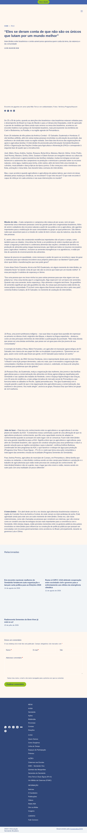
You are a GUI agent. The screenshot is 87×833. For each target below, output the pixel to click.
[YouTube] (17, 727)
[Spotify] (5, 731)
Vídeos (30, 800)
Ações (30, 716)
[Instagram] (13, 727)
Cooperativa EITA (76, 829)
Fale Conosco (33, 820)
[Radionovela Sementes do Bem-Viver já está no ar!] (23, 605)
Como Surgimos (34, 743)
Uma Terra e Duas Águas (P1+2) (40, 777)
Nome (9, 650)
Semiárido (31, 712)
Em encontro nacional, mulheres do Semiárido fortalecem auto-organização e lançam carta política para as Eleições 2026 (22, 582)
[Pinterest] (11, 111)
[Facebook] (5, 111)
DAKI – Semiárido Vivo (36, 766)
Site (61, 650)
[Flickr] (21, 727)
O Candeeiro (32, 793)
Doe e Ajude (43, 2)
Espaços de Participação (37, 750)
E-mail (36, 650)
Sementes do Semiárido (36, 773)
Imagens (31, 811)
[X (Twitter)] (8, 111)
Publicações (32, 796)
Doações (31, 730)
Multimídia (32, 719)
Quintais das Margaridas (37, 769)
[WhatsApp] (5, 727)
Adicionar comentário (14, 658)
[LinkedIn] (14, 111)
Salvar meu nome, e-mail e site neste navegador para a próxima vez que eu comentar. (35, 678)
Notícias (31, 789)
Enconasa (31, 723)
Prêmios (31, 753)
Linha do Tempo (34, 746)
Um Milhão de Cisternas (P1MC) (39, 780)
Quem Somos (33, 739)
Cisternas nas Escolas (36, 762)
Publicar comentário (15, 684)
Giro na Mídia (33, 807)
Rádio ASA (32, 804)
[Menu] (82, 11)
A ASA (30, 708)
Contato (31, 726)
